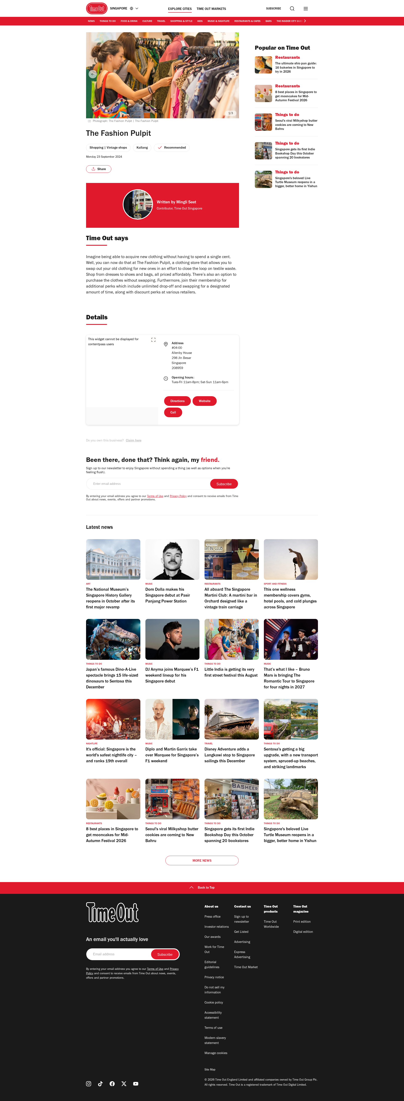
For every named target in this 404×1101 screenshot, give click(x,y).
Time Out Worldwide (271, 924)
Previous (93, 74)
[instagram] (88, 1083)
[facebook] (112, 1083)
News (91, 21)
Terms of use (213, 1028)
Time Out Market (246, 967)
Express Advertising (242, 955)
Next (232, 74)
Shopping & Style (181, 21)
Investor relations (217, 927)
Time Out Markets (211, 9)
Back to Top (206, 888)
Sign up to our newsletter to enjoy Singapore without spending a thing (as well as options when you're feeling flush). (158, 470)
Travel (161, 21)
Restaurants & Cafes (247, 21)
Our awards (213, 937)
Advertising (242, 942)
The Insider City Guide (290, 21)
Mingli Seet (186, 203)
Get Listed (241, 932)
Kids (200, 21)
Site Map (210, 1070)
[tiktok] (100, 1083)
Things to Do (108, 21)
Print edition (302, 922)
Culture (147, 21)
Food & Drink (129, 21)
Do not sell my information (215, 990)
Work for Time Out (214, 950)
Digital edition (303, 932)
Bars (269, 21)
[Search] (292, 8)
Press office (213, 917)
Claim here (133, 441)
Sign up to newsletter (241, 919)
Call (173, 413)
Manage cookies (216, 1053)
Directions (177, 401)
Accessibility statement (213, 1015)
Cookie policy (214, 1003)
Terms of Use (155, 496)
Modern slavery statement (215, 1041)
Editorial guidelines (212, 965)
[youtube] (135, 1083)
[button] (153, 340)
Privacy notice (214, 977)
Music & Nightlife (218, 21)
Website (204, 401)
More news (202, 861)
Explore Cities (180, 9)
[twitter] (123, 1083)
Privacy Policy (178, 496)
